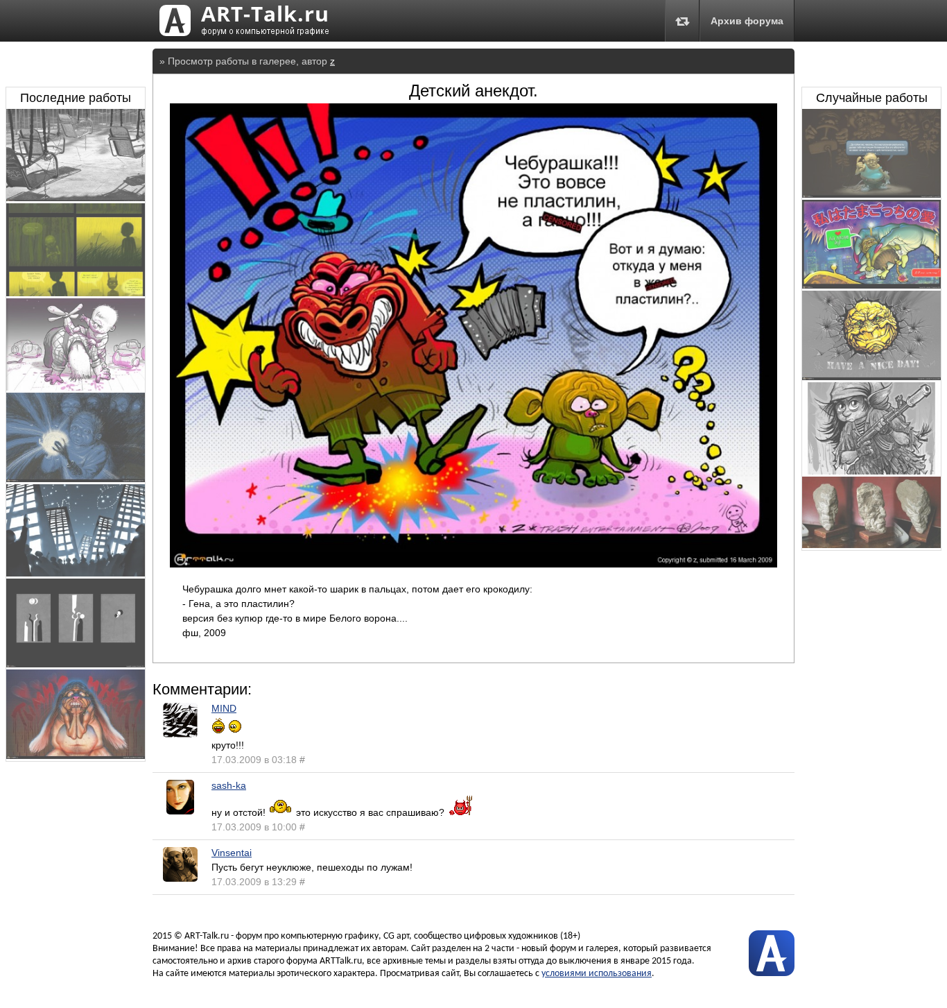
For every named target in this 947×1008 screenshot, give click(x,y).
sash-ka (228, 785)
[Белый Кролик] (75, 755)
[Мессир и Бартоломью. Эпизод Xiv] (75, 292)
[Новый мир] (75, 573)
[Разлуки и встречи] (75, 663)
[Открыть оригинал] (473, 564)
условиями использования (596, 973)
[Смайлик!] (871, 376)
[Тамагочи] (871, 285)
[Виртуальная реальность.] (871, 194)
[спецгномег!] (871, 471)
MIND (223, 708)
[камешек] (871, 544)
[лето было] (75, 197)
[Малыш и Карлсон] (75, 387)
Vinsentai (231, 852)
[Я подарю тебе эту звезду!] (75, 478)
